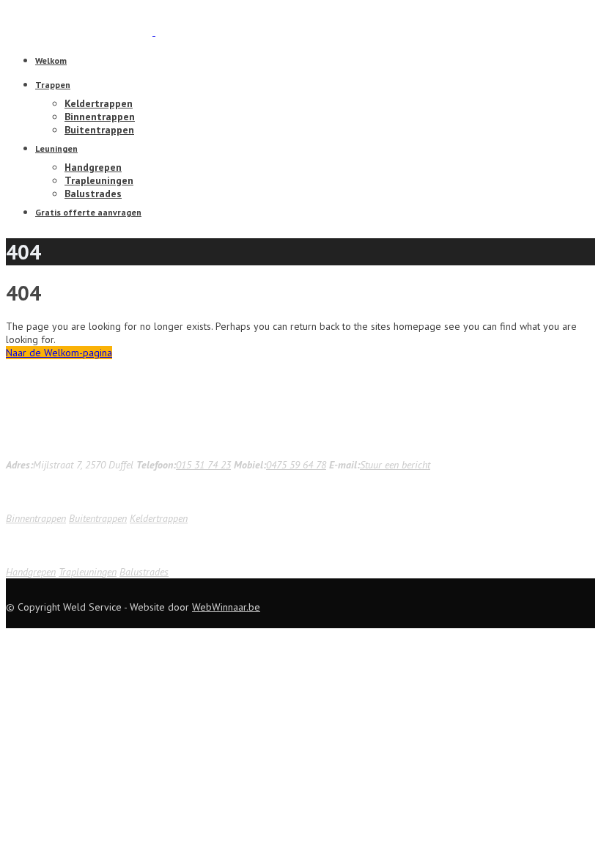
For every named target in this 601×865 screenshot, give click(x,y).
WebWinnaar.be (226, 607)
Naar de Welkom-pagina (59, 352)
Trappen (52, 84)
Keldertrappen (98, 103)
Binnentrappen (99, 116)
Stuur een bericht (395, 464)
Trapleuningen (98, 180)
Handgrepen (93, 167)
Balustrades (93, 193)
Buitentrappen (99, 129)
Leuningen (56, 148)
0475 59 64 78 (296, 464)
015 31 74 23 (203, 464)
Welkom (51, 60)
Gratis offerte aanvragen (88, 212)
